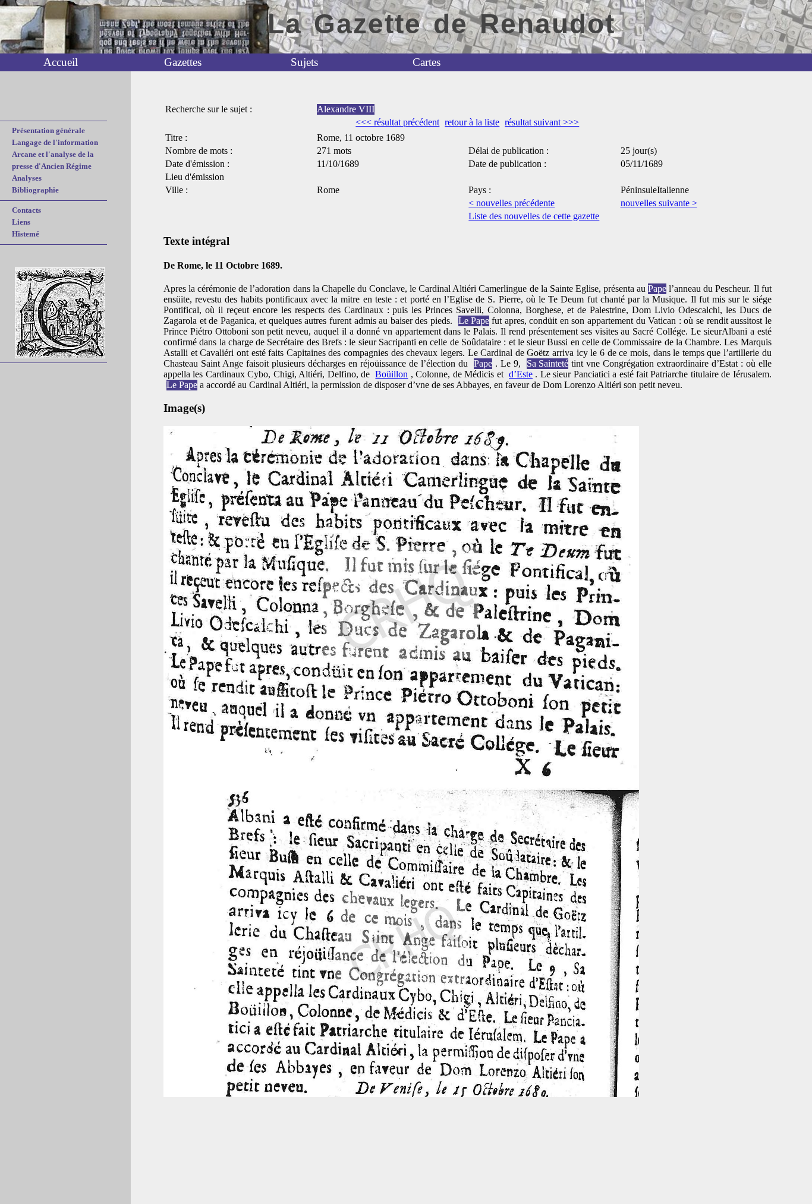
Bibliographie (35, 189)
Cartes (426, 62)
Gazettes (183, 62)
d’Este (521, 374)
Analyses (27, 178)
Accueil (60, 62)
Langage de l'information (55, 142)
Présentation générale (48, 130)
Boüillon (391, 374)
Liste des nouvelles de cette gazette (533, 216)
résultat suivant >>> (542, 122)
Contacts (26, 210)
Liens (21, 222)
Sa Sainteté (547, 363)
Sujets (304, 62)
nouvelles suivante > (659, 203)
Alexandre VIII (345, 109)
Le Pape (473, 321)
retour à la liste (472, 122)
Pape (657, 288)
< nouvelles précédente (511, 203)
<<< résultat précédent (397, 122)
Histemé (25, 233)
